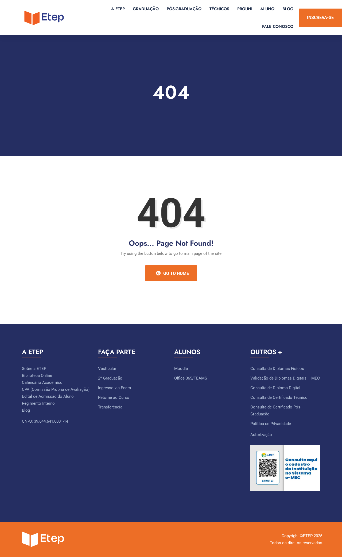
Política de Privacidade (270, 423)
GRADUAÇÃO (146, 9)
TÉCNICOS (219, 9)
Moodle (181, 368)
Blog (26, 410)
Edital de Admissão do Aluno (48, 396)
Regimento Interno (38, 403)
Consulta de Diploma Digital (275, 387)
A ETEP (118, 9)
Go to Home (175, 273)
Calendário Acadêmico (42, 382)
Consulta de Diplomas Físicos (277, 368)
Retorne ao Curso (113, 397)
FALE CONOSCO (277, 26)
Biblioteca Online (37, 375)
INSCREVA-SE (320, 17)
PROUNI (244, 9)
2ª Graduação (110, 378)
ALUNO (267, 9)
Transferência (110, 407)
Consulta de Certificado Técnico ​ (279, 397)
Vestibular (107, 368)
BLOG (287, 9)
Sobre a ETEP (34, 368)
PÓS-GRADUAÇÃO (184, 9)
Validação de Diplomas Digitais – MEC (285, 378)
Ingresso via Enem (114, 387)
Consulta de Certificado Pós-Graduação (275, 410)
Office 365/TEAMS (190, 378)
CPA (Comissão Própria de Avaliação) (56, 389)
